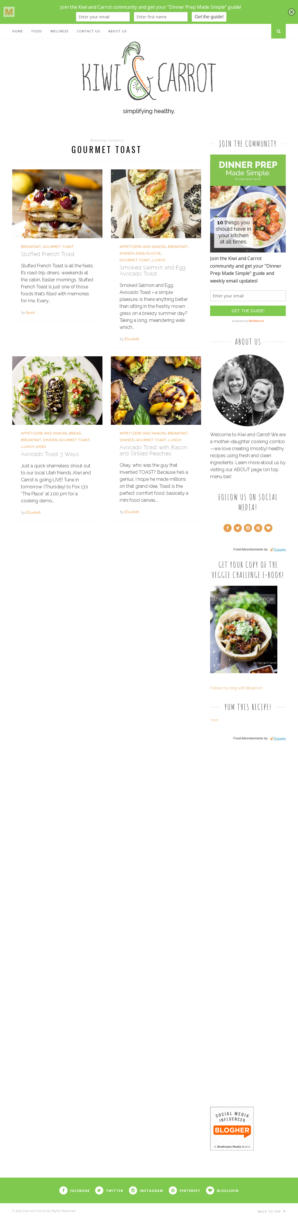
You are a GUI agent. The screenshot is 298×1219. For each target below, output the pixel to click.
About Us (117, 31)
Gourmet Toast (58, 247)
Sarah (30, 312)
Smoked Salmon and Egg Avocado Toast (153, 270)
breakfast (31, 247)
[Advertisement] (253, 835)
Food (36, 31)
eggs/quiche (148, 253)
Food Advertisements (248, 549)
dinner (127, 253)
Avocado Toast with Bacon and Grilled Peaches (153, 450)
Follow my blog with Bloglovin (236, 688)
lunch (159, 260)
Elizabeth (131, 339)
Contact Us (88, 31)
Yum (214, 720)
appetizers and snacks (143, 247)
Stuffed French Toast (48, 254)
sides (41, 447)
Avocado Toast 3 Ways (50, 454)
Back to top (270, 1211)
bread (75, 433)
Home (17, 31)
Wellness (59, 31)
